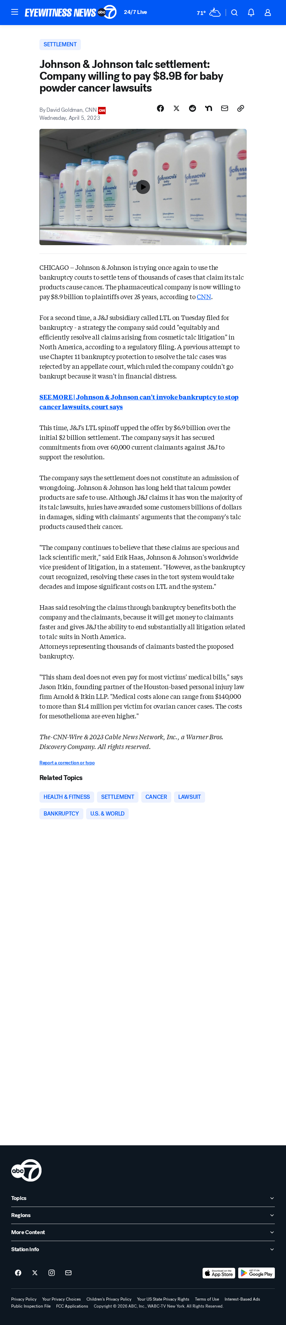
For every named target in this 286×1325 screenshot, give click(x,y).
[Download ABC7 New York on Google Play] (256, 1273)
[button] (14, 12)
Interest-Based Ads (242, 1299)
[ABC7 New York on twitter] (35, 1273)
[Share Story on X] (176, 108)
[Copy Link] (241, 108)
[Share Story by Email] (225, 108)
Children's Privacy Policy (108, 1299)
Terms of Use (207, 1299)
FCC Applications (72, 1306)
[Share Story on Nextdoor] (208, 108)
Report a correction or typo (67, 762)
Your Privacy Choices (61, 1299)
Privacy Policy (24, 1299)
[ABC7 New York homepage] (71, 12)
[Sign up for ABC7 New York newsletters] (68, 1273)
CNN (204, 296)
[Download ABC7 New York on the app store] (219, 1273)
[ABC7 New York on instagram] (52, 1273)
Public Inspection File (31, 1306)
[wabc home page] (26, 1170)
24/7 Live (135, 12)
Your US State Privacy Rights (163, 1299)
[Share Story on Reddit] (192, 108)
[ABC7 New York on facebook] (18, 1273)
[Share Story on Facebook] (160, 108)
